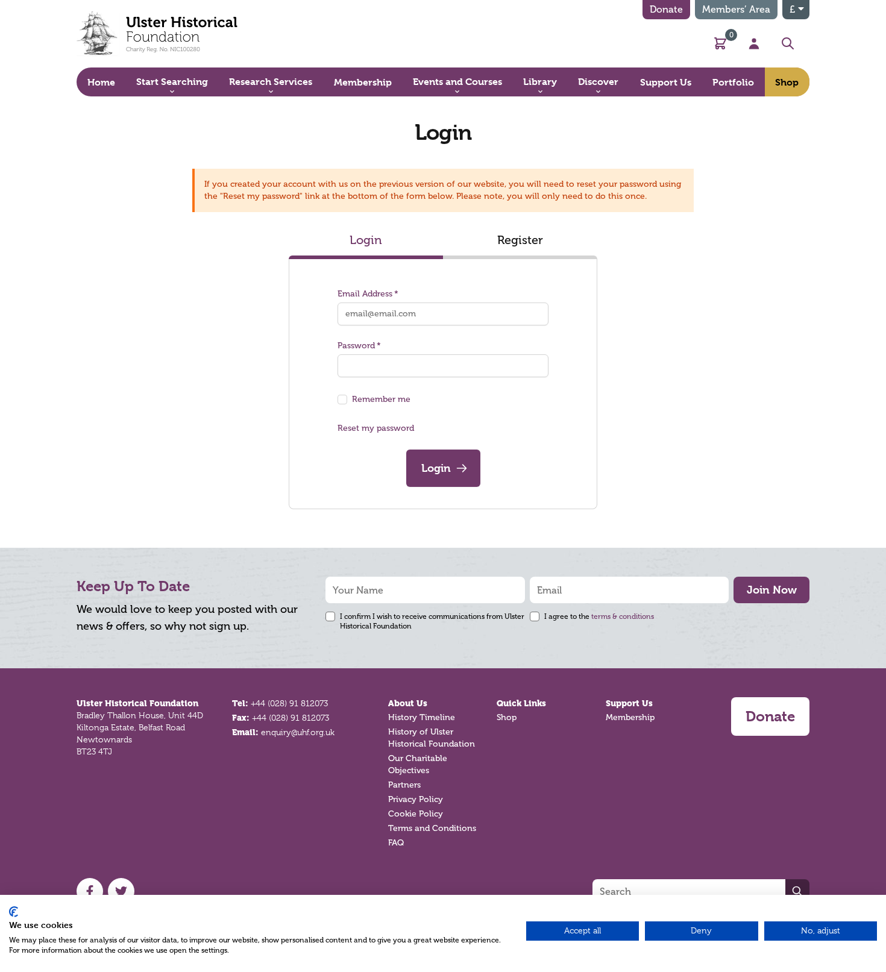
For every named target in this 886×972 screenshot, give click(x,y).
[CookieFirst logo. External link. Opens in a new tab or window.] (13, 911)
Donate (666, 9)
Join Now (772, 589)
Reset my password (376, 428)
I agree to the (599, 616)
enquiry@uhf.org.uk (298, 732)
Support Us (629, 703)
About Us (407, 703)
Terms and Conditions (432, 828)
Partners (404, 785)
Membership (630, 717)
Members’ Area (736, 9)
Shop (507, 717)
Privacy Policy (415, 799)
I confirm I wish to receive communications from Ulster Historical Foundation (432, 621)
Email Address (365, 294)
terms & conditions (622, 616)
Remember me (381, 399)
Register (520, 240)
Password (356, 345)
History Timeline (421, 717)
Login (366, 240)
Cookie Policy (415, 814)
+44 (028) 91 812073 (289, 703)
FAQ (396, 843)
